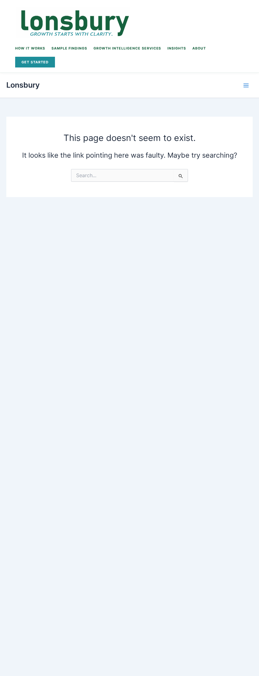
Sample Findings (69, 48)
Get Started (35, 62)
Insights (176, 48)
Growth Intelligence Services (127, 48)
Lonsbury (23, 85)
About (199, 48)
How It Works (30, 48)
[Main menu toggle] (246, 85)
